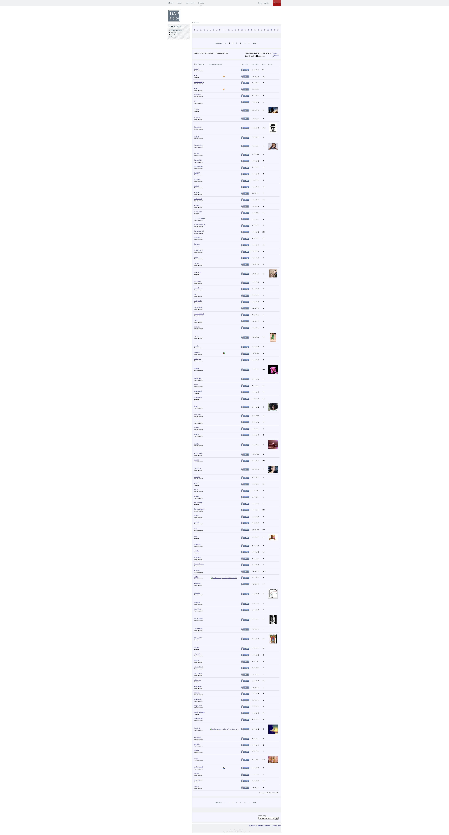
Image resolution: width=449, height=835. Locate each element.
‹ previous (218, 43)
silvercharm (197, 686)
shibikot (196, 346)
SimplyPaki (197, 737)
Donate (276, 3)
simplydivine (198, 718)
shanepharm (198, 212)
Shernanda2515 (199, 314)
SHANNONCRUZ (199, 218)
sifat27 (196, 577)
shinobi (196, 434)
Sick (195, 536)
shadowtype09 (198, 166)
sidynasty (197, 570)
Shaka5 (196, 186)
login (260, 3)
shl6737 (196, 483)
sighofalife (197, 583)
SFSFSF (196, 109)
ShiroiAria (197, 468)
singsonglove (198, 780)
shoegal (196, 496)
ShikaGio (197, 352)
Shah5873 (197, 173)
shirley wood (198, 453)
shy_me (196, 522)
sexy (195, 75)
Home (170, 2)
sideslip (196, 551)
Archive (274, 825)
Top (279, 825)
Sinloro (196, 786)
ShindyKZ (197, 378)
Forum (201, 2)
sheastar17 (197, 281)
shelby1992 (198, 301)
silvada (196, 660)
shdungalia (197, 272)
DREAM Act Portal (264, 825)
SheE (195, 294)
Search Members (276, 54)
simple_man (198, 706)
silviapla (197, 693)
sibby (196, 528)
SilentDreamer (198, 619)
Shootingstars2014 (200, 509)
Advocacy (190, 2)
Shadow (196, 154)
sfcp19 (196, 88)
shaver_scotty (198, 250)
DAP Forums (195, 23)
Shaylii (196, 263)
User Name (198, 64)
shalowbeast (198, 199)
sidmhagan (197, 557)
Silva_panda (198, 673)
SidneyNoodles (199, 564)
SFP (195, 101)
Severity (196, 69)
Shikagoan (197, 359)
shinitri (196, 427)
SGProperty (197, 117)
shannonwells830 (199, 225)
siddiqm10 (197, 544)
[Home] (174, 21)
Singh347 (197, 773)
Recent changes (176, 30)
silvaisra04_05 (198, 667)
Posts (263, 64)
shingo (196, 406)
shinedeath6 (198, 391)
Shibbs (196, 336)
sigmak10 (197, 602)
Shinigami (197, 415)
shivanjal (197, 477)
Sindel (196, 759)
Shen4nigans (198, 307)
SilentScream (198, 628)
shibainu (197, 327)
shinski (196, 444)
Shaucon (197, 244)
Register (173, 37)
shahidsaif (197, 179)
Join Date (255, 64)
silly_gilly (197, 654)
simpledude (197, 699)
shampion (197, 205)
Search (173, 35)
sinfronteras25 (198, 767)
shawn (196, 257)
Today (179, 2)
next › (255, 43)
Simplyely (197, 728)
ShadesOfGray (198, 145)
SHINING (197, 421)
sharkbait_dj (198, 237)
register (266, 3)
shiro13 (196, 460)
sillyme (196, 647)
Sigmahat (197, 593)
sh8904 (196, 137)
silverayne (197, 680)
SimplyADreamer (199, 712)
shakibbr (197, 192)
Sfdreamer (197, 95)
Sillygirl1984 (198, 638)
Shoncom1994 (198, 502)
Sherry (196, 320)
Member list (175, 32)
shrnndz (196, 515)
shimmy (196, 368)
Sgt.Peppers (197, 127)
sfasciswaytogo (199, 82)
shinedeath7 (198, 397)
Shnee (196, 490)
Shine (196, 385)
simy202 (197, 744)
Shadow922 (198, 160)
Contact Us (253, 825)
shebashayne (198, 288)
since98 (196, 750)
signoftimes (197, 609)
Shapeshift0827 (199, 231)
